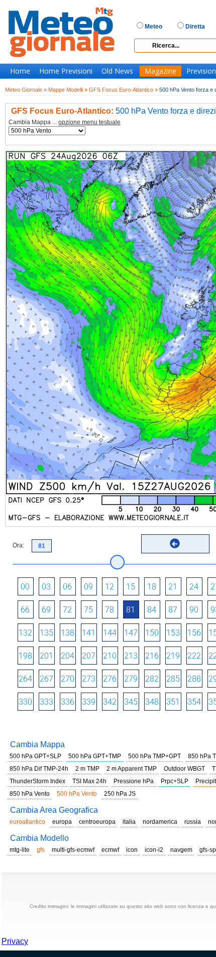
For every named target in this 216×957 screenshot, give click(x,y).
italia (129, 821)
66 (25, 609)
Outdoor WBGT (184, 768)
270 (67, 679)
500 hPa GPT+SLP (35, 756)
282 (152, 679)
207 (88, 656)
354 (194, 702)
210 (110, 656)
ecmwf (110, 849)
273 (88, 679)
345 (131, 702)
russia (192, 821)
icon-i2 (154, 849)
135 (46, 632)
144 (110, 632)
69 (46, 609)
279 (131, 679)
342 (110, 702)
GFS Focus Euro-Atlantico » (123, 90)
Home (20, 71)
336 (67, 702)
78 (109, 609)
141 (88, 632)
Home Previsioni (65, 71)
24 (193, 586)
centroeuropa (97, 821)
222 (194, 656)
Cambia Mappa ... (65, 122)
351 (173, 702)
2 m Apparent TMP (131, 768)
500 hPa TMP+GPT (154, 756)
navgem (181, 849)
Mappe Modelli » (67, 90)
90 (193, 609)
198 (25, 656)
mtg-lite (20, 849)
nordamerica (160, 821)
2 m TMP (87, 768)
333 (46, 702)
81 (130, 609)
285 (173, 679)
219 (173, 656)
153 (173, 632)
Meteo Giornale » (26, 90)
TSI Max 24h (89, 781)
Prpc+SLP (174, 781)
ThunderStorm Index (37, 781)
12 (109, 586)
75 (88, 609)
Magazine (160, 71)
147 (131, 632)
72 (67, 609)
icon (132, 849)
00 (25, 586)
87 (172, 609)
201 (46, 656)
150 (152, 632)
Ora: (18, 545)
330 (25, 702)
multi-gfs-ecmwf (73, 849)
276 (110, 679)
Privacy (15, 941)
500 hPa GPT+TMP (94, 756)
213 (131, 656)
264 (25, 679)
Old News (117, 71)
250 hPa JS (120, 793)
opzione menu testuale (89, 122)
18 (151, 586)
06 (67, 586)
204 (67, 656)
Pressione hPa (134, 781)
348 (152, 702)
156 (194, 632)
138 (67, 632)
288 (194, 679)
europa (62, 821)
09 (88, 586)
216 (152, 656)
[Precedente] (175, 543)
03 (46, 586)
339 (88, 702)
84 (151, 609)
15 (130, 586)
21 (172, 586)
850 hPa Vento (30, 793)
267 (46, 679)
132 (25, 632)
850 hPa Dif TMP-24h (39, 768)
